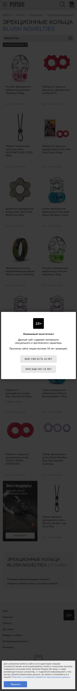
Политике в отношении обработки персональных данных (40, 677)
